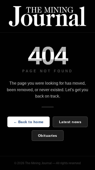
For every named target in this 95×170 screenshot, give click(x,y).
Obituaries (47, 136)
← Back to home (28, 122)
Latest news (70, 122)
